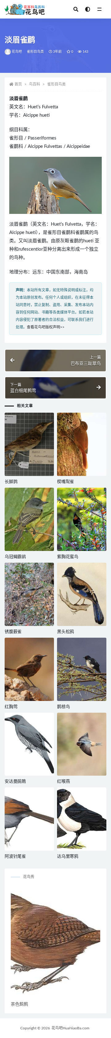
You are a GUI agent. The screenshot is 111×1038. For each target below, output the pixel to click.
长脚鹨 (11, 482)
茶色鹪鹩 (19, 1004)
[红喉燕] (81, 744)
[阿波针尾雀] (29, 819)
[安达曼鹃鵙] (29, 744)
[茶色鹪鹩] (55, 943)
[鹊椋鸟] (81, 669)
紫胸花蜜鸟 (67, 557)
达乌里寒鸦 (67, 856)
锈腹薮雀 (13, 632)
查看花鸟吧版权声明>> (45, 327)
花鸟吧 (17, 51)
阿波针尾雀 (15, 856)
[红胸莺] (29, 669)
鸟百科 (34, 84)
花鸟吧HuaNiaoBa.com (70, 1028)
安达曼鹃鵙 (15, 781)
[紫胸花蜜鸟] (81, 519)
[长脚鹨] (29, 444)
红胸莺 (11, 707)
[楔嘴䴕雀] (81, 444)
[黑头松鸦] (81, 594)
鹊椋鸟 (63, 707)
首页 (18, 84)
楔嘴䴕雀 (65, 482)
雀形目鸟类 (35, 51)
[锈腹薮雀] (29, 594)
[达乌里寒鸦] (81, 819)
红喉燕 (63, 781)
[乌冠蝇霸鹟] (29, 519)
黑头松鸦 (65, 632)
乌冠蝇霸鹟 (15, 557)
